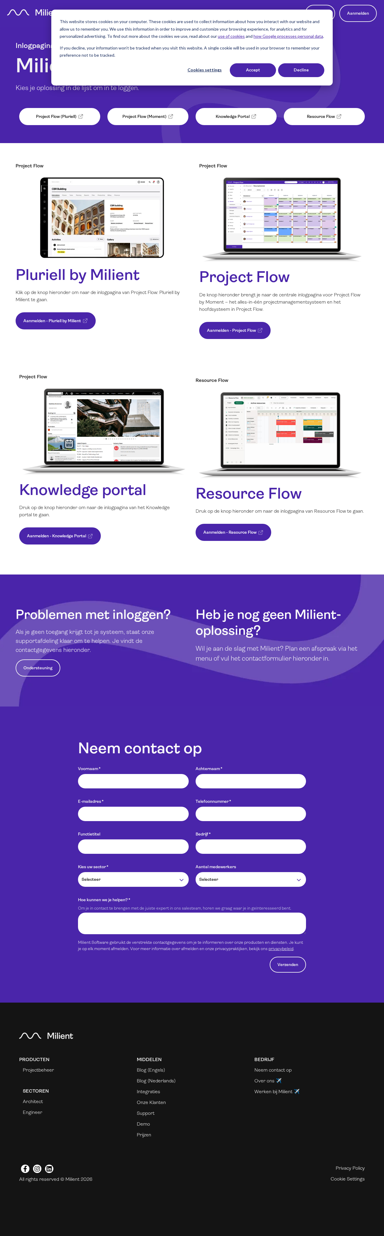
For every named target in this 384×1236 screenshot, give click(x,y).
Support (145, 1113)
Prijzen (144, 1135)
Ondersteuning (37, 667)
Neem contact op (273, 1070)
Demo (143, 1124)
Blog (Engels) (151, 1070)
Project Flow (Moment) (138, 119)
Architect (33, 1101)
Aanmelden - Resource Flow (227, 535)
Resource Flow (310, 119)
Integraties (148, 1091)
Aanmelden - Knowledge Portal (54, 538)
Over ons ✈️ (268, 1081)
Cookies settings (205, 69)
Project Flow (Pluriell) (49, 119)
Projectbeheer (38, 1070)
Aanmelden (358, 13)
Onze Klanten (151, 1102)
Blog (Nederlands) (156, 1081)
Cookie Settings (348, 1179)
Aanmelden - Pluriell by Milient (49, 323)
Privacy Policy (350, 1168)
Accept (253, 69)
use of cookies (231, 36)
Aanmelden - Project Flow (229, 333)
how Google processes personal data (288, 36)
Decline (301, 69)
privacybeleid (280, 948)
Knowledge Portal (224, 119)
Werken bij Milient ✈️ (277, 1091)
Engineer (32, 1112)
